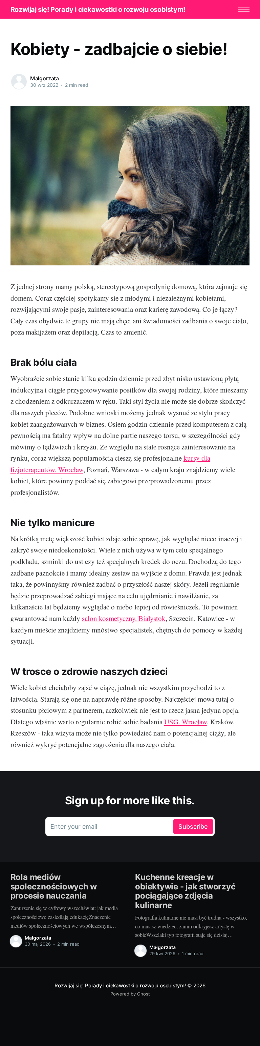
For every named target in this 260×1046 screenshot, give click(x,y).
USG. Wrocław (185, 721)
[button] (244, 9)
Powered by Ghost (130, 994)
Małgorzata (44, 78)
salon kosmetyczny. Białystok (124, 618)
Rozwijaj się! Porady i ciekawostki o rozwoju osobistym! (97, 9)
